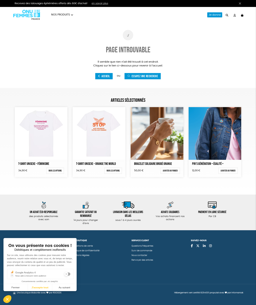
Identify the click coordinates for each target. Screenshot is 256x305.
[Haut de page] (249, 291)
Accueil (106, 76)
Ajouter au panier (170, 170)
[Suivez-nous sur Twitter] (197, 246)
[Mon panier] (242, 15)
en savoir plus (100, 3)
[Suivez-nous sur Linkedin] (204, 246)
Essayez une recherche (145, 76)
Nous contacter (139, 255)
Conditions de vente (82, 246)
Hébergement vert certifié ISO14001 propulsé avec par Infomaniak (208, 293)
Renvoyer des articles (142, 260)
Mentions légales (80, 255)
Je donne (215, 15)
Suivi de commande (141, 251)
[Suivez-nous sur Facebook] (192, 246)
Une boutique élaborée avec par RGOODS (39, 293)
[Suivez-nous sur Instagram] (210, 246)
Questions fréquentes (142, 246)
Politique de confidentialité (85, 251)
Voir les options (55, 170)
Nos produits (60, 14)
